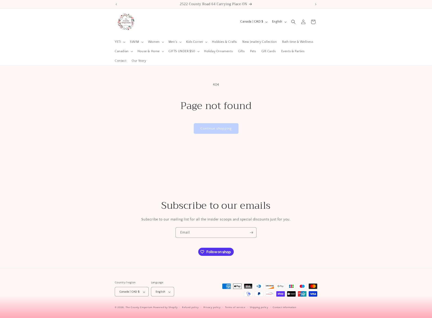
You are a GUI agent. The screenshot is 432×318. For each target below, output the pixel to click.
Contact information (284, 307)
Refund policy (190, 307)
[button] (119, 42)
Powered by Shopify (165, 307)
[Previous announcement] (116, 4)
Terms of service (235, 307)
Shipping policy (259, 307)
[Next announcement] (316, 4)
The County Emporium (139, 307)
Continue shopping (216, 128)
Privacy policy (212, 307)
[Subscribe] (251, 232)
